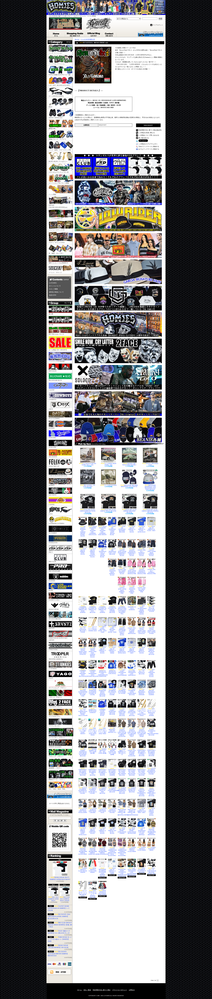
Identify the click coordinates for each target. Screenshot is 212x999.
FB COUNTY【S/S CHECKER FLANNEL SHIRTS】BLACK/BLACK (59, 916)
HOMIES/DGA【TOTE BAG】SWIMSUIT (92, 711)
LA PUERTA (53, 283)
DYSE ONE (52, 447)
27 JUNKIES (53, 669)
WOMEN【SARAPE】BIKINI (152, 849)
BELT (50, 107)
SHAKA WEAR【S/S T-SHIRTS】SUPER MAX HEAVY (60, 878)
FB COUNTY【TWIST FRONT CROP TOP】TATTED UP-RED (151, 630)
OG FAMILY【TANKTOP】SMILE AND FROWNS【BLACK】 (122, 712)
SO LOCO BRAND (55, 619)
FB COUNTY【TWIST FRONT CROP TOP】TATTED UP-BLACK (142, 630)
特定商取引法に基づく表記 (101, 990)
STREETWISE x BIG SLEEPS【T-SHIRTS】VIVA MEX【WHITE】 (112, 772)
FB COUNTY (53, 457)
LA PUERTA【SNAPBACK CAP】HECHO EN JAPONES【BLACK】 (83, 752)
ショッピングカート (150, 34)
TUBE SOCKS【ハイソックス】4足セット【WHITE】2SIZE (60, 939)
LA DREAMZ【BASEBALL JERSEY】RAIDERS (151, 692)
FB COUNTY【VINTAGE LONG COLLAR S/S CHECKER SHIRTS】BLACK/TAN (122, 732)
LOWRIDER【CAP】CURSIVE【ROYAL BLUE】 (102, 712)
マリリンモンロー (54, 726)
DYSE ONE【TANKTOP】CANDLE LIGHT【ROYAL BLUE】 (112, 530)
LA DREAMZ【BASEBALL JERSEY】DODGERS (141, 692)
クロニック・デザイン (56, 756)
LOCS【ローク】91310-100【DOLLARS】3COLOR (151, 608)
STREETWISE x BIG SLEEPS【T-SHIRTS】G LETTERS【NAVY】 (102, 772)
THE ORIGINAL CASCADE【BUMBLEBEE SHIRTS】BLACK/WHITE (82, 851)
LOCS (51, 514)
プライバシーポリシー (119, 990)
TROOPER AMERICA (56, 659)
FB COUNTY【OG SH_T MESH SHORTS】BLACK (122, 571)
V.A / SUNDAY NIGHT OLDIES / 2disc (110, 464)
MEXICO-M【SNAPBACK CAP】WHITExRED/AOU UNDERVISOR (102, 673)
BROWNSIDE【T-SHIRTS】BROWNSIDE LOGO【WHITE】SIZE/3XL (102, 873)
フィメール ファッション (57, 64)
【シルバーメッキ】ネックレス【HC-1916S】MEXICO (82, 731)
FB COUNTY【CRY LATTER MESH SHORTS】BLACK (151, 552)
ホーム (56, 34)
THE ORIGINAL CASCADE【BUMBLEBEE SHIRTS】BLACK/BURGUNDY (102, 851)
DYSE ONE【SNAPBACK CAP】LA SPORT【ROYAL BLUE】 (102, 552)
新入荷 (51, 314)
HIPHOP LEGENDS (55, 747)
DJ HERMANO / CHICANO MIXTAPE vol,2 (112, 730)
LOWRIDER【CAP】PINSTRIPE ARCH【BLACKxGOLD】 (82, 673)
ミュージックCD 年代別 (56, 361)
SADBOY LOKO (54, 600)
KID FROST (52, 495)
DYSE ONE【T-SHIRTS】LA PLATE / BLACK (131, 529)
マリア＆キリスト (54, 716)
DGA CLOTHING (54, 418)
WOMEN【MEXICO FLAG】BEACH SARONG (82, 870)
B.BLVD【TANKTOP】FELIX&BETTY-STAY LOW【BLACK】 (122, 790)
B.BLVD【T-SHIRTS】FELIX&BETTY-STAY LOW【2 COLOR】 (82, 790)
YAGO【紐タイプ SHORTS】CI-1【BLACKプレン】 (122, 751)
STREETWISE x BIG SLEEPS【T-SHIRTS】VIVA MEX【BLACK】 (151, 752)
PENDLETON (53, 543)
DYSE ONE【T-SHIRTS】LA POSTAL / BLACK (102, 830)
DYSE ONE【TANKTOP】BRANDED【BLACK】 (122, 529)
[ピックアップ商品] (119, 443)
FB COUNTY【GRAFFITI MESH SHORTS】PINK (131, 590)
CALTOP (51, 390)
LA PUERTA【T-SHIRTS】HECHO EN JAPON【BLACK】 (151, 651)
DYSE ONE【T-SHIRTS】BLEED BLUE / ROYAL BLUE (122, 650)
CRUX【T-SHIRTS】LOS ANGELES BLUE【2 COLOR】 (112, 692)
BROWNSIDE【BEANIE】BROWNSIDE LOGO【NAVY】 (129, 486)
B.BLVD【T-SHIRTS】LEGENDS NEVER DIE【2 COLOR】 (92, 790)
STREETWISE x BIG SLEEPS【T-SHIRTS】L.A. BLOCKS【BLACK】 (83, 772)
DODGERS (52, 438)
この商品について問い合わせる (149, 135)
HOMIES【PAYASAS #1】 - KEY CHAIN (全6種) (102, 751)
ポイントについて (55, 286)
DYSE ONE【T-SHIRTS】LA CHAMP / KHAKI (112, 650)
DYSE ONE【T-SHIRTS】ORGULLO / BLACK (141, 650)
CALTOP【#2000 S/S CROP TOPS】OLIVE (102, 810)
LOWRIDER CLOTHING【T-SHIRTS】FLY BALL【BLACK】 (92, 609)
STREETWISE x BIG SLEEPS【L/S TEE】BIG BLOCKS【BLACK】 (132, 772)
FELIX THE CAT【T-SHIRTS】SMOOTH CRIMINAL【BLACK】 (150, 511)
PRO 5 (51, 552)
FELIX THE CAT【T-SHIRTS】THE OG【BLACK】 (108, 510)
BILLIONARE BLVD (55, 380)
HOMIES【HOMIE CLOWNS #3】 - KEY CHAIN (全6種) (112, 751)
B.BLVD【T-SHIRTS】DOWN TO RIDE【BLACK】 (102, 790)
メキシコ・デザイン (55, 697)
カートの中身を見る (59, 795)
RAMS (51, 590)
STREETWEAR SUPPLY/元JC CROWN (58, 639)
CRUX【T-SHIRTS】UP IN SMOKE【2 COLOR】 (122, 691)
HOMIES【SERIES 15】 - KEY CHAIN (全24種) (92, 751)
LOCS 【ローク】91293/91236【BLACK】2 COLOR (82, 629)
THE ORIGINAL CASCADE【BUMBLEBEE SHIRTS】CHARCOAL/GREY (92, 851)
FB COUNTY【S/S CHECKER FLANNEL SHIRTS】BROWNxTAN (132, 630)
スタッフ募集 (53, 289)
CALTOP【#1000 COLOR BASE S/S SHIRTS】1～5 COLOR (58, 908)
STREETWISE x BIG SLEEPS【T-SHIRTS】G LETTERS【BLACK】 (141, 752)
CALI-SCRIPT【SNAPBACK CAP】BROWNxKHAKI (122, 672)
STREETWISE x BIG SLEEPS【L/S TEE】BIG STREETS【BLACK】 (122, 772)
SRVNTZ (51, 628)
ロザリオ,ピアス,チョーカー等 (59, 172)
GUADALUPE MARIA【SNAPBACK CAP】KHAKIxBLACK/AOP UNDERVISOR (122, 873)
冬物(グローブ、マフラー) (57, 139)
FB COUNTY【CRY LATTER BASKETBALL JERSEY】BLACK (122, 552)
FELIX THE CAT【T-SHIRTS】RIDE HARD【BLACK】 (130, 511)
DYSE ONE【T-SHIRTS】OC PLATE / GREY (151, 528)
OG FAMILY (53, 533)
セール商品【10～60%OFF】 (58, 350)
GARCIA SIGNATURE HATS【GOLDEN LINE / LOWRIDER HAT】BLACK (93, 530)
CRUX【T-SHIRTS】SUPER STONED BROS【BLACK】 (132, 692)
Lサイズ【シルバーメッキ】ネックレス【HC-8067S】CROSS (82, 893)
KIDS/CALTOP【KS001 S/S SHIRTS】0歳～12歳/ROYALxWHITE (122, 812)
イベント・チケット (55, 272)
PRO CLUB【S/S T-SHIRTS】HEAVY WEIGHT (65, 899)
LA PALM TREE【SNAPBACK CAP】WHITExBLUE (132, 672)
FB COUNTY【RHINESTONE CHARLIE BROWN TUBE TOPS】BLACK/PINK (122, 851)
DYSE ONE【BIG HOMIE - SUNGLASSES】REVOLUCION (131, 830)
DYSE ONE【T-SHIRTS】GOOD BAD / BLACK (92, 830)
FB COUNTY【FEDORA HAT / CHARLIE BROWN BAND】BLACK (83, 531)
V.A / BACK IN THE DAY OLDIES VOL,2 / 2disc (89, 464)
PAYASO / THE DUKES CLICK (152, 464)
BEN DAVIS (52, 371)
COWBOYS (52, 399)
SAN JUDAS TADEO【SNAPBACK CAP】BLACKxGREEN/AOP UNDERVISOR (131, 872)
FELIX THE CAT (54, 466)
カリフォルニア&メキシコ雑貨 (59, 183)
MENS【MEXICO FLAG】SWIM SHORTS (92, 870)
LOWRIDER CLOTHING (56, 523)
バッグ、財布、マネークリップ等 (60, 150)
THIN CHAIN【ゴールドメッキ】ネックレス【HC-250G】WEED (102, 731)
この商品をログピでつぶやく (148, 144)
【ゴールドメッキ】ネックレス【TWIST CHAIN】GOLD (92, 628)
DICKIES (52, 428)
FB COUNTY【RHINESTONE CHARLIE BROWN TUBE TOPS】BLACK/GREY (112, 851)
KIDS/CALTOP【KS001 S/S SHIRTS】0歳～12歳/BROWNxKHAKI (131, 812)
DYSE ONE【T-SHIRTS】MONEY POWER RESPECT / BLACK (92, 552)
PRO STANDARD (54, 571)
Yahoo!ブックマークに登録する (149, 146)
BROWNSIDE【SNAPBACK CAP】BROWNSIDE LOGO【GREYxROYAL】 (150, 487)
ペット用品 (52, 194)
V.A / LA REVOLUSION (110, 485)
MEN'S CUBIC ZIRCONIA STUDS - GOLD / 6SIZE (102, 629)
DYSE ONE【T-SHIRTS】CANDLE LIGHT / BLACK (152, 812)
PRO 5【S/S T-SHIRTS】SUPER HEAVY (53, 899)
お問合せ (109, 34)
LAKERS (51, 504)
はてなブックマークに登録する (149, 149)
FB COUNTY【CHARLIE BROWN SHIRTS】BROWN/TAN (58, 954)
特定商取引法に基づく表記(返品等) (150, 130)
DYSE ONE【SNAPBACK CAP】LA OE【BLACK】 (112, 551)
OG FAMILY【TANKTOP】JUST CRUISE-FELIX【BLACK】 (132, 712)
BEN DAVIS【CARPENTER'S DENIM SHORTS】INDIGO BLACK (141, 610)
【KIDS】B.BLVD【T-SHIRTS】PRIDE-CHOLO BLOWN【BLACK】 (151, 792)
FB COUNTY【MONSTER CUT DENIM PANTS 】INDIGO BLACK (122, 630)
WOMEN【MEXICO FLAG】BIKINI (142, 849)
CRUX (51, 409)
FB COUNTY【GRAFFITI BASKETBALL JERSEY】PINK (141, 571)
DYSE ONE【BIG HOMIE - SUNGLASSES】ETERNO (122, 830)
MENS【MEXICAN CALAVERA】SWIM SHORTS (102, 892)
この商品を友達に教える (147, 133)
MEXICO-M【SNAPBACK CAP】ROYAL (112, 672)
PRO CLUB (52, 562)
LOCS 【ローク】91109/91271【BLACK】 (141, 671)
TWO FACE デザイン (55, 707)
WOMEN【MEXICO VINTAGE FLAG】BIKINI (132, 849)
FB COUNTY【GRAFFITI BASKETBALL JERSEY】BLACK (132, 552)
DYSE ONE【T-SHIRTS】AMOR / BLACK (83, 551)
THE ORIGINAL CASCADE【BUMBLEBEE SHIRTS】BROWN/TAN (151, 831)
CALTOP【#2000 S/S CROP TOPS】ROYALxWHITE (83, 810)
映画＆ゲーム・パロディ (57, 779)
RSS (57, 972)
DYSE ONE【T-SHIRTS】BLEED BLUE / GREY (132, 650)
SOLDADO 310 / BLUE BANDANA (132, 608)
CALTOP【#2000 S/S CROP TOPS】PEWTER (112, 810)
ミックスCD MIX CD (55, 218)
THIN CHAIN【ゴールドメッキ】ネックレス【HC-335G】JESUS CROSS (92, 732)
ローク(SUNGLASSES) (56, 96)
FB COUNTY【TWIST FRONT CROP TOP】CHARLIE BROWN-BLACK (92, 652)
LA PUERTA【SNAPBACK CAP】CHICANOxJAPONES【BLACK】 (151, 732)
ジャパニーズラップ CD (56, 230)
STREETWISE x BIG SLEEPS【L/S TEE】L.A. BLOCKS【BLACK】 (141, 772)
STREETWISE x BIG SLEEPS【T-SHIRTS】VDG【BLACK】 (92, 772)
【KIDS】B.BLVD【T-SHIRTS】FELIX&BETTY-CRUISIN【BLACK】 (141, 792)
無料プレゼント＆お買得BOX (58, 263)
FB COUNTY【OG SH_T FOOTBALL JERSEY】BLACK (142, 552)
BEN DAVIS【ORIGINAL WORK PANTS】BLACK (151, 673)
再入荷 (51, 325)
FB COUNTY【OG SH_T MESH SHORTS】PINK (142, 589)
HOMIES (51, 485)
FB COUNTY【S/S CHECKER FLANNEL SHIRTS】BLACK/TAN (132, 752)
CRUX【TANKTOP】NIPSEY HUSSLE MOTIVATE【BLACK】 (102, 693)
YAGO (51, 678)
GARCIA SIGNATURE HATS (58, 476)
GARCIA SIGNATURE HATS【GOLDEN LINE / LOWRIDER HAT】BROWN (102, 530)
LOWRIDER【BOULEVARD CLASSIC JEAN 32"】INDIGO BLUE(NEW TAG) (122, 610)
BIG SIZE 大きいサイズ (56, 334)
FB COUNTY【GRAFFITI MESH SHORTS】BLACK (112, 572)
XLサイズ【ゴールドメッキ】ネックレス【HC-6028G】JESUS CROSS (141, 712)
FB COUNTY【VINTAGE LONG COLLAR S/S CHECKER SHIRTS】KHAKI (141, 732)
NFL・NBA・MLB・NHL (57, 789)
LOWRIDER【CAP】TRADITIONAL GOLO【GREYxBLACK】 (92, 673)
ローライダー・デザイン (57, 737)
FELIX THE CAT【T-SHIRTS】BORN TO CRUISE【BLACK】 (87, 511)
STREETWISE (53, 649)
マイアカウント (158, 25)
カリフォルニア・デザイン (57, 688)
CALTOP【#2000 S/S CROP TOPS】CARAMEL (93, 810)
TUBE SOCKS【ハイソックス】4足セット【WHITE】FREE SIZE (93, 894)
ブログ (93, 34)
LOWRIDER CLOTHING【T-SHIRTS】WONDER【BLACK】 (112, 609)
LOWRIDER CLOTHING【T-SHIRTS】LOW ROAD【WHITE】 (83, 609)
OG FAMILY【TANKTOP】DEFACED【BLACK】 (112, 711)
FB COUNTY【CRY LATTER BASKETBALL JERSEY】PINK (131, 571)
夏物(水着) (52, 128)
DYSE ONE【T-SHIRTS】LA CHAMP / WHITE (112, 871)
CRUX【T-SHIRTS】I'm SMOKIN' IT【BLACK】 (141, 870)
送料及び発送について (56, 292)
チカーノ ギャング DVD (57, 242)
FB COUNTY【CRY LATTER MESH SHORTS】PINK (122, 590)
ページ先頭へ (155, 980)
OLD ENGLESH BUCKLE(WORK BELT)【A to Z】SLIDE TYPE (82, 693)
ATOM (63, 972)
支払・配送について (75, 34)
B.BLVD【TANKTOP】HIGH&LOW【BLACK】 (132, 790)
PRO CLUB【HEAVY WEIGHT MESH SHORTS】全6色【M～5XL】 (60, 925)
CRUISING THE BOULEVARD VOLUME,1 (129, 464)
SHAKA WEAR (54, 609)
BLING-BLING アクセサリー (58, 161)
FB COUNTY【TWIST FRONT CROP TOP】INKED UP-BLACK (83, 651)
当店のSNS (52, 295)
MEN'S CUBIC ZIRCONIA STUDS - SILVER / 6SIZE (112, 629)
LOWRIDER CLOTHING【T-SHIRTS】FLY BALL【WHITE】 (102, 609)
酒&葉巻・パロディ (55, 768)
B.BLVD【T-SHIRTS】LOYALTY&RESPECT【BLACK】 (112, 790)
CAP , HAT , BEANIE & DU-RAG (59, 85)
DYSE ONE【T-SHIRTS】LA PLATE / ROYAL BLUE (141, 529)
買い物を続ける (144, 138)
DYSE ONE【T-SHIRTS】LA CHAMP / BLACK (102, 650)
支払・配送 (87, 990)
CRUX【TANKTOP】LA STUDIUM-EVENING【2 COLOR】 (93, 692)
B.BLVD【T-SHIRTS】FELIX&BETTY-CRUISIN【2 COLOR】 (151, 771)
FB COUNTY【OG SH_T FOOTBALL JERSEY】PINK (151, 571)
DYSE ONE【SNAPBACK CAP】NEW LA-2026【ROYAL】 (142, 831)
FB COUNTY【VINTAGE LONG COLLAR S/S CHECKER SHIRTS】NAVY (131, 732)
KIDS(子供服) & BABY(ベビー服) (60, 75)
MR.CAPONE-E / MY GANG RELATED (89, 486)
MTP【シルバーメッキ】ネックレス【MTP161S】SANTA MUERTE (151, 712)
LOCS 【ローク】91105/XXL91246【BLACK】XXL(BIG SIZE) (151, 871)
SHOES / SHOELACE (55, 118)
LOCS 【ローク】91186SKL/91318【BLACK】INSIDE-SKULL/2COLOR (82, 712)
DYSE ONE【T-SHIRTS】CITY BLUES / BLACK (112, 830)
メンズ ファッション (55, 53)
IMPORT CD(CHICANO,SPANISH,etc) (58, 206)
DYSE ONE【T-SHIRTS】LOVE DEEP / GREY (141, 810)
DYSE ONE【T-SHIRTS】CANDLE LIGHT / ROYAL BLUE (82, 831)
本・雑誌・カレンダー (56, 253)
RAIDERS (52, 581)
